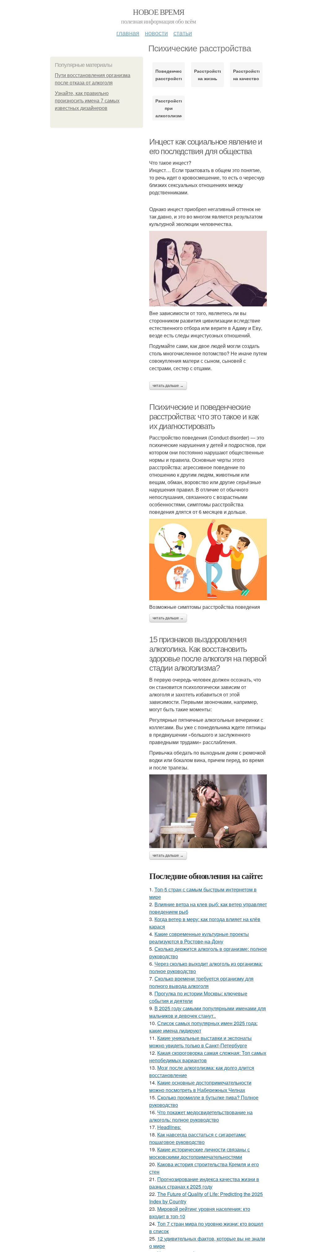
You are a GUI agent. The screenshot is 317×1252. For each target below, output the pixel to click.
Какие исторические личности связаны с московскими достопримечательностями (199, 1153)
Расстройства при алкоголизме (168, 108)
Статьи (182, 32)
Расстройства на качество (246, 74)
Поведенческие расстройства (168, 74)
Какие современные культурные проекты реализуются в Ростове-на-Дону (199, 937)
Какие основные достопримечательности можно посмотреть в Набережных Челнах (200, 1086)
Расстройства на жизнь (207, 74)
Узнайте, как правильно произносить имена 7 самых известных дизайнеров (87, 101)
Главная (127, 32)
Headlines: (169, 1127)
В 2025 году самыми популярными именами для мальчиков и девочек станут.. (207, 1012)
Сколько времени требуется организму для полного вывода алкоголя (201, 982)
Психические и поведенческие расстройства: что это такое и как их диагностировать (203, 416)
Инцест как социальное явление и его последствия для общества (205, 146)
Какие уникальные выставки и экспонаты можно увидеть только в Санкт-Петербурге (200, 1041)
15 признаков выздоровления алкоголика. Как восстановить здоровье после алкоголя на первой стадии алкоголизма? (208, 654)
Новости (156, 32)
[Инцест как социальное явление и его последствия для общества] (208, 268)
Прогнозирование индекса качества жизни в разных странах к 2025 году (204, 1183)
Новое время (158, 11)
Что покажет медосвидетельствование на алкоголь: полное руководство (201, 1116)
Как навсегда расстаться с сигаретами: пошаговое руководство (197, 1138)
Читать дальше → (168, 385)
